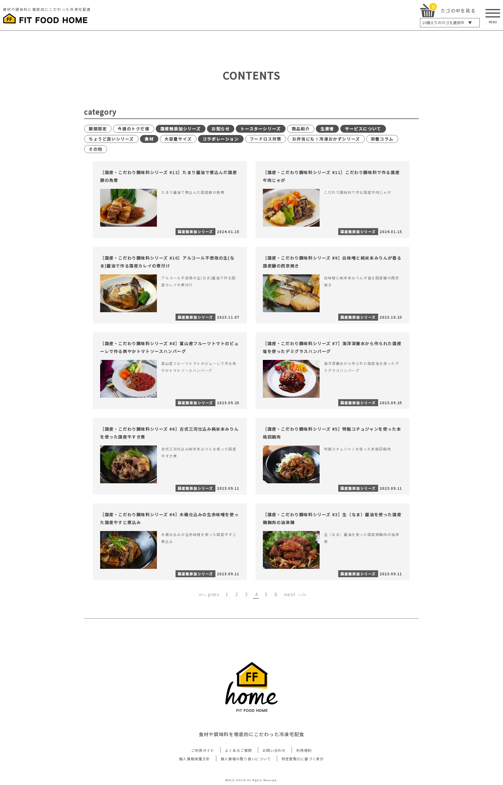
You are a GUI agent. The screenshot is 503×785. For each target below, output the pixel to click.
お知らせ (221, 129)
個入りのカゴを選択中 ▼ (447, 22)
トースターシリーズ (260, 129)
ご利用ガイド (203, 750)
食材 (149, 139)
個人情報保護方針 (194, 758)
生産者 (327, 129)
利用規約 (304, 750)
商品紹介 (301, 129)
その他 (95, 149)
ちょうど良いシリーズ (111, 139)
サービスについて (363, 129)
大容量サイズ (178, 139)
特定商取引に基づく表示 (302, 758)
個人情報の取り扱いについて (246, 758)
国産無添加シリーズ (180, 129)
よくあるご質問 (238, 750)
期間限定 (98, 129)
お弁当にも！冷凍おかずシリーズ (326, 139)
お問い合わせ (274, 750)
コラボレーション (221, 139)
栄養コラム (382, 139)
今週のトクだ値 (133, 129)
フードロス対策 (265, 139)
